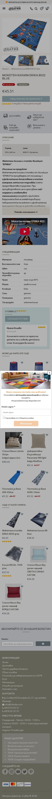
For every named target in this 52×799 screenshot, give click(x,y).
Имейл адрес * (8, 406)
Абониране (26, 423)
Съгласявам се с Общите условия (19, 418)
